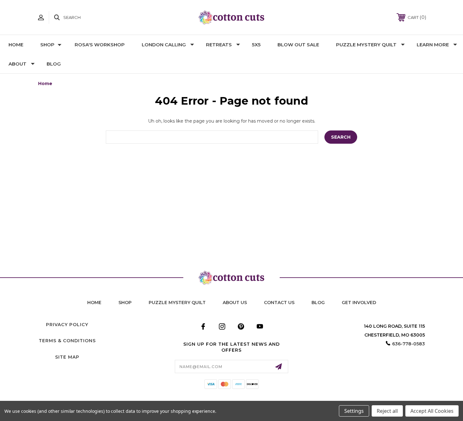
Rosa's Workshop (100, 45)
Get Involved (359, 302)
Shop (47, 45)
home (94, 302)
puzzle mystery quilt (177, 302)
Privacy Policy (67, 324)
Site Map (67, 357)
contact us (279, 302)
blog (318, 302)
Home (16, 45)
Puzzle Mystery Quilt (366, 45)
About (17, 64)
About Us (235, 302)
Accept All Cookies (432, 410)
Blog (54, 64)
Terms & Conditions (67, 340)
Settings (354, 410)
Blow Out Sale (298, 45)
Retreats (219, 45)
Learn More (433, 45)
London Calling (164, 45)
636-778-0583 (408, 344)
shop (125, 302)
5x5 (256, 45)
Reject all (387, 410)
